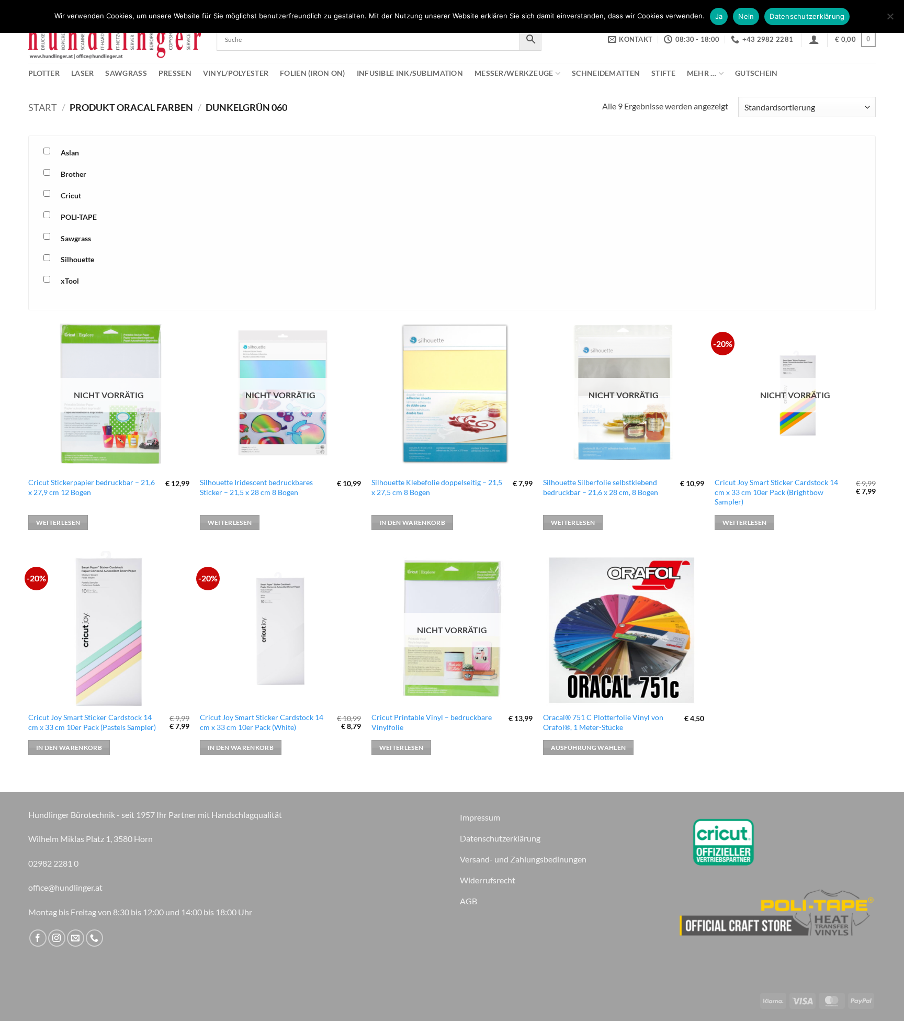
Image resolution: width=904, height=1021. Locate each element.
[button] (814, 39)
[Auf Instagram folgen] (56, 938)
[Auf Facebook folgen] (38, 938)
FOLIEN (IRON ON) (312, 73)
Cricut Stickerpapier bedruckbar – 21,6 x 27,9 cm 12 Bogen (91, 487)
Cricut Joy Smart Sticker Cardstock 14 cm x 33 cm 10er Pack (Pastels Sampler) (92, 722)
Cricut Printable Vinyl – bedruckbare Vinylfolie (431, 722)
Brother (73, 174)
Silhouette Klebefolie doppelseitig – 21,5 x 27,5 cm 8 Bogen (436, 487)
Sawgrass (76, 238)
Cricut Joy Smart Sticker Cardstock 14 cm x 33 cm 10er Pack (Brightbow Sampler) (776, 492)
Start (42, 107)
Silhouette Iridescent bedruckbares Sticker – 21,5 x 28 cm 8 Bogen (256, 487)
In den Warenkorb (412, 522)
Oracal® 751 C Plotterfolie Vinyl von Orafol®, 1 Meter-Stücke (603, 722)
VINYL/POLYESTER (235, 73)
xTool (70, 280)
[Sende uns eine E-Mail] (75, 938)
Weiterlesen (58, 522)
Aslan (70, 152)
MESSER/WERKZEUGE (513, 73)
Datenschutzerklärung (807, 16)
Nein (746, 16)
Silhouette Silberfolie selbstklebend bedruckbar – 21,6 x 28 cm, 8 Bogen (600, 487)
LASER (82, 73)
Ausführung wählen (588, 747)
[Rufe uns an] (94, 938)
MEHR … (702, 73)
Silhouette (77, 259)
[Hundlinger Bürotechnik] (114, 39)
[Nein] (890, 19)
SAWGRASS (125, 73)
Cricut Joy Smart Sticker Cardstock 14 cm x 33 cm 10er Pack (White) (261, 722)
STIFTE (663, 73)
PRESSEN (175, 73)
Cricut (71, 195)
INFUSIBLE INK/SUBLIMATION (410, 73)
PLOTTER (44, 73)
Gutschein (756, 73)
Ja (719, 16)
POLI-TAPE (79, 216)
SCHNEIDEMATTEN (606, 73)
